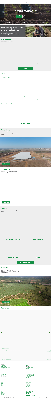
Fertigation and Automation (30, 374)
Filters (27, 372)
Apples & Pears (3, 377)
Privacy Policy (28, 385)
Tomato (27, 364)
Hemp (2, 386)
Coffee (2, 382)
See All (25, 68)
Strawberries (3, 393)
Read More (6, 163)
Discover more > (6, 359)
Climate (2, 372)
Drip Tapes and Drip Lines (29, 367)
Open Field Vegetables (4, 391)
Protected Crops (3, 374)
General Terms (28, 377)
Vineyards (27, 365)
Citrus (2, 383)
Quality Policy (28, 384)
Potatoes (2, 392)
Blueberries (2, 381)
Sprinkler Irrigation (3, 366)
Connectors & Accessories (30, 375)
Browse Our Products (25, 262)
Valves (27, 373)
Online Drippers (28, 368)
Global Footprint (28, 382)
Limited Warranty (28, 376)
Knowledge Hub (28, 390)
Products (43, 22)
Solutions (7, 22)
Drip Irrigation (3, 365)
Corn (1, 384)
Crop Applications (3, 376)
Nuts (1, 387)
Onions (2, 390)
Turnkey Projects (24, 22)
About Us (27, 378)
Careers (27, 383)
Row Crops (2, 375)
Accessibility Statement (29, 386)
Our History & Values (29, 381)
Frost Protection (3, 373)
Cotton (2, 385)
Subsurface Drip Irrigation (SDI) (5, 367)
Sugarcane (2, 395)
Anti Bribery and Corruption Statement (31, 387)
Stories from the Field (29, 391)
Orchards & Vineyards (4, 369)
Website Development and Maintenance (44, 397)
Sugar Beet (2, 394)
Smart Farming (28, 393)
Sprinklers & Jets (28, 369)
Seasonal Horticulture (4, 368)
